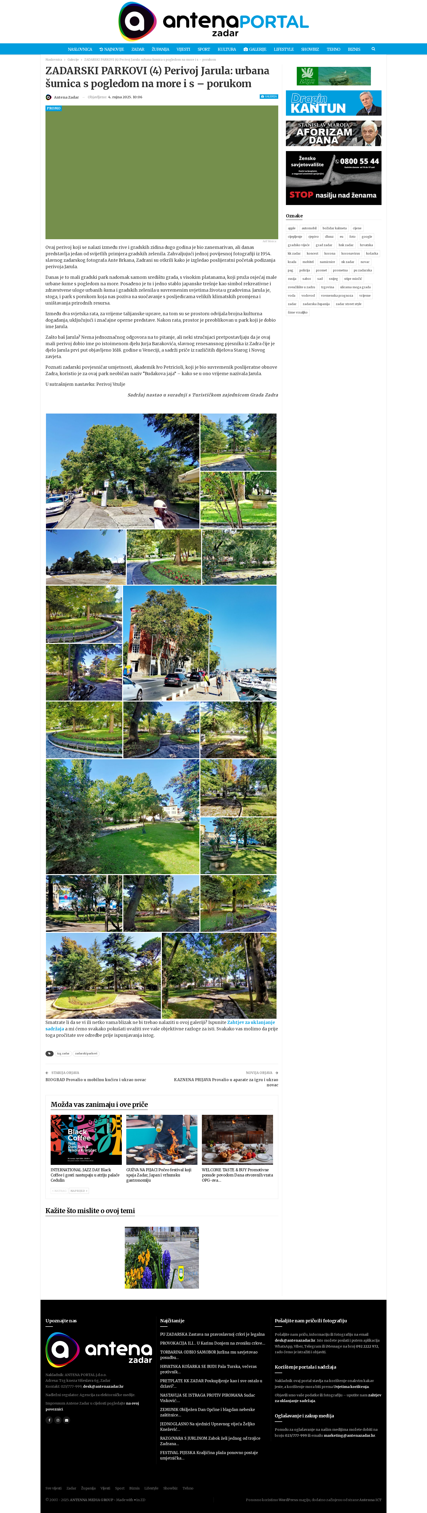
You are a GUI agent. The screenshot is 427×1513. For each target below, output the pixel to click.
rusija (292, 279)
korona (329, 253)
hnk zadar (346, 245)
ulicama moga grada (355, 287)
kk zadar (294, 253)
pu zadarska (363, 270)
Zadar (137, 49)
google (367, 236)
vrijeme (365, 295)
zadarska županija (316, 304)
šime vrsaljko (298, 312)
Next (277, 172)
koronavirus (351, 253)
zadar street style (349, 304)
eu (341, 236)
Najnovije (114, 49)
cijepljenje (295, 236)
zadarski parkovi (86, 1053)
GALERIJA (270, 96)
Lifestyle (284, 49)
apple (292, 228)
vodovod (308, 295)
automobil (309, 228)
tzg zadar (63, 1053)
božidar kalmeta (335, 228)
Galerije (257, 49)
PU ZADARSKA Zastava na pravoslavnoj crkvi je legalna (212, 1334)
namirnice (327, 262)
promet (321, 270)
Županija (160, 49)
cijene (357, 228)
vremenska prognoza (337, 295)
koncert (312, 253)
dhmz (329, 236)
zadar (292, 304)
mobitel (308, 262)
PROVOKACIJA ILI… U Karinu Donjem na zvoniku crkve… (212, 1343)
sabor (306, 279)
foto (352, 236)
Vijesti (183, 49)
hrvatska (366, 245)
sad (320, 279)
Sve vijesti (53, 1488)
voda (291, 295)
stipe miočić (353, 279)
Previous (46, 172)
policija (304, 270)
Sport (204, 49)
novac (365, 262)
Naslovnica (80, 49)
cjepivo (313, 236)
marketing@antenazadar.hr (349, 1435)
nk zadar (347, 262)
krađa (292, 262)
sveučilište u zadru (301, 287)
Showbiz (310, 49)
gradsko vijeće (299, 245)
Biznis (354, 49)
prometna (340, 270)
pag (290, 270)
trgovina (327, 287)
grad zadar (324, 245)
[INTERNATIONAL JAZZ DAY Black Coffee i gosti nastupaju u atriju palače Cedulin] (86, 1140)
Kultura (227, 49)
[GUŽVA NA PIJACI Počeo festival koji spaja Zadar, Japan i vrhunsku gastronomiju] (161, 1140)
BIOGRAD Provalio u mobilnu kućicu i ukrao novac (95, 1079)
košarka (372, 253)
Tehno (333, 49)
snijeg (333, 279)
